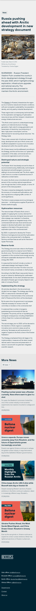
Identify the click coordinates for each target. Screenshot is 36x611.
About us (4, 595)
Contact (4, 591)
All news (5, 365)
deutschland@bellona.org (19, 579)
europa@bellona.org (19, 576)
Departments (5, 587)
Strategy (7, 102)
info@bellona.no (15, 572)
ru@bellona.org (16, 582)
